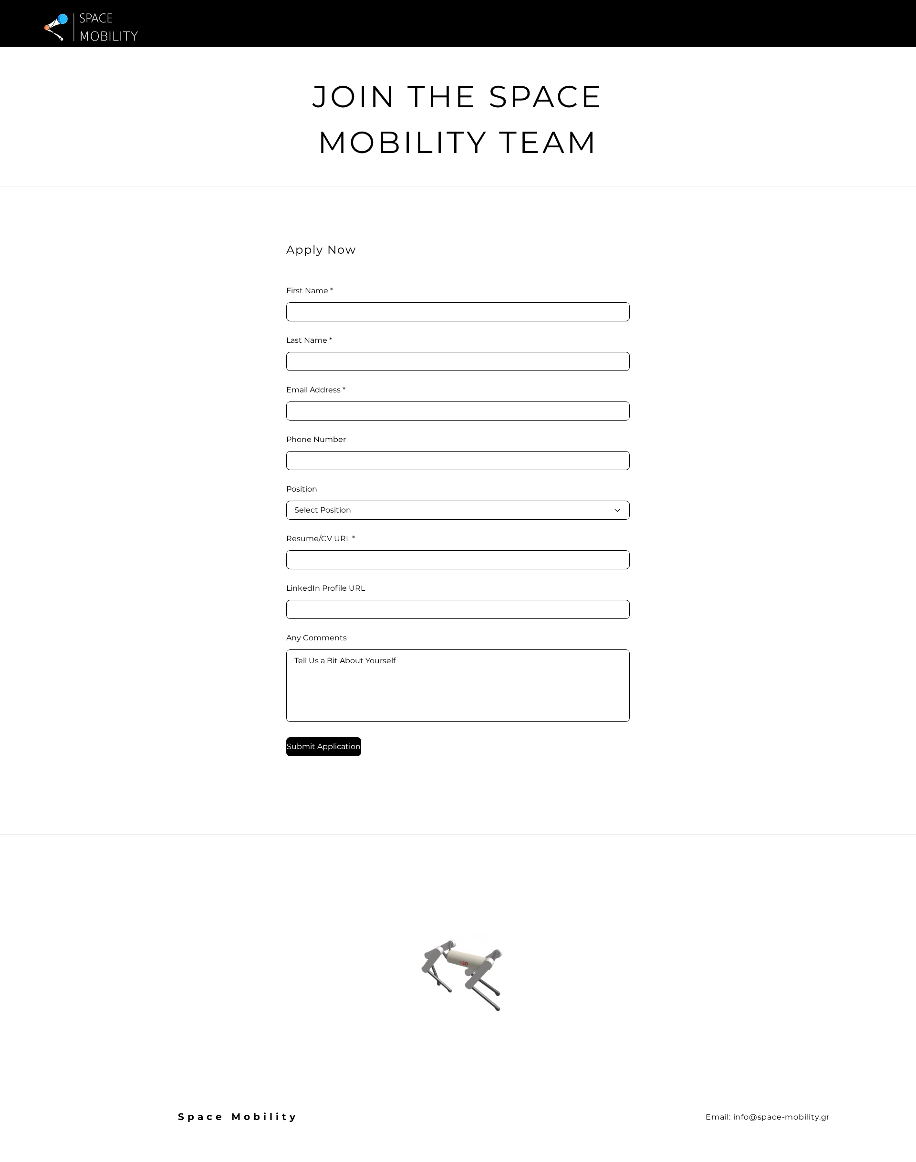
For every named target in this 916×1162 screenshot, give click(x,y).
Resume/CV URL (318, 539)
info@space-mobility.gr (781, 1116)
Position (301, 489)
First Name (307, 291)
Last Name (306, 340)
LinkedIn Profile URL (325, 588)
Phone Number (316, 439)
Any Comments (316, 638)
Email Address (313, 390)
